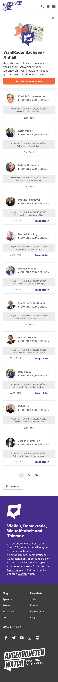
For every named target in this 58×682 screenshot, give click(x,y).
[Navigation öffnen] (53, 6)
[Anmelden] (48, 6)
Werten (22, 573)
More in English (12, 626)
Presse (7, 605)
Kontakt (34, 605)
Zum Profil (29, 117)
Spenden (8, 599)
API (5, 617)
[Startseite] (12, 6)
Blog (5, 593)
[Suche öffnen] (42, 6)
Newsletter (37, 593)
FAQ (32, 617)
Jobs (33, 599)
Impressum (9, 611)
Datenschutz (37, 611)
